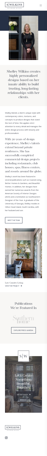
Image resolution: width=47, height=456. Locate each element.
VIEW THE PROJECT (12, 286)
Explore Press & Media (23, 330)
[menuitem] (7, 437)
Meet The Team (14, 220)
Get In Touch (22, 394)
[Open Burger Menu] (40, 5)
